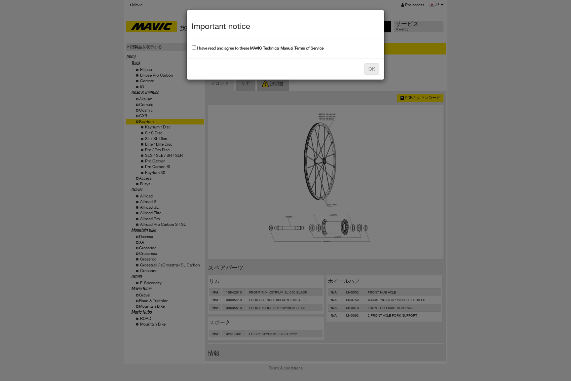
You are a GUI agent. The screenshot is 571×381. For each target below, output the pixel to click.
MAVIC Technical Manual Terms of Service (287, 48)
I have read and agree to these (260, 48)
